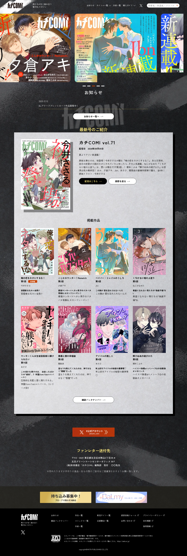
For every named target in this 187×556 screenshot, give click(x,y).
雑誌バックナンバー (91, 399)
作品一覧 (79, 515)
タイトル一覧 (102, 5)
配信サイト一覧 (103, 515)
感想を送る (120, 181)
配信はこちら (91, 181)
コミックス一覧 (81, 520)
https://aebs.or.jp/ (123, 541)
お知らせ (90, 5)
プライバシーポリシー (152, 515)
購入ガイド (128, 5)
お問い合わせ (127, 520)
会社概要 (147, 520)
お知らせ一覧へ (91, 116)
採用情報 (147, 526)
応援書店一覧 (103, 520)
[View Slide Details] (116, 48)
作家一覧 (117, 5)
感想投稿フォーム (128, 515)
